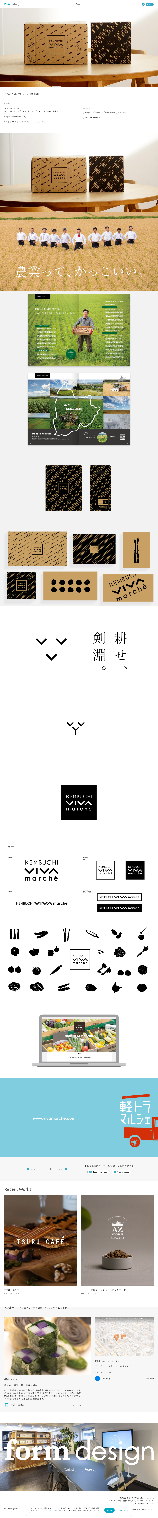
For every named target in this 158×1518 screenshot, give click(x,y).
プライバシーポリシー (146, 1509)
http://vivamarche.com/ (15, 116)
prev (33, 1169)
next (61, 1169)
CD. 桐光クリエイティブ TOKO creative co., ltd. (24, 122)
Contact (69, 1469)
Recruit (89, 1469)
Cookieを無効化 (123, 1510)
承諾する (109, 1510)
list (49, 1169)
